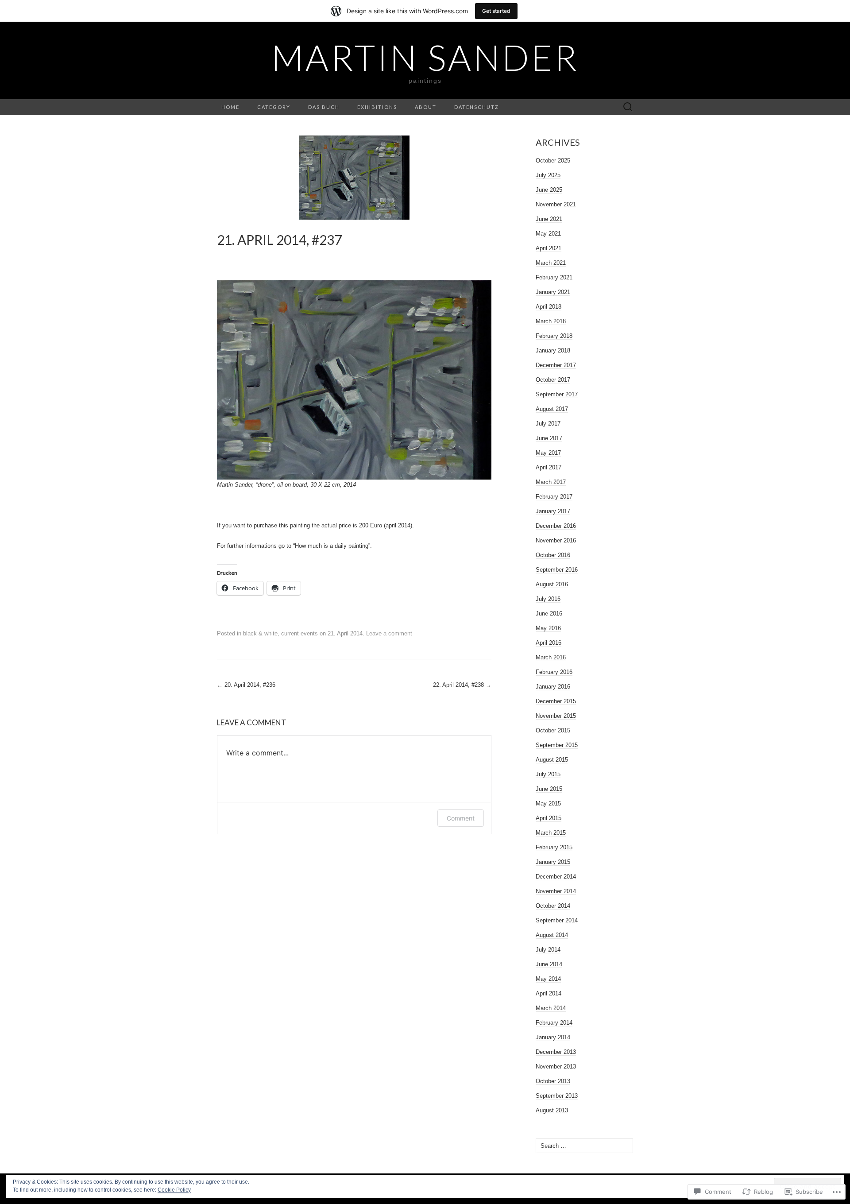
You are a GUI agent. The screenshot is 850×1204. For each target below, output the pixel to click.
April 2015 (548, 818)
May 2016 (548, 628)
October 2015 (553, 730)
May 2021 (548, 233)
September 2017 (557, 394)
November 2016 (556, 540)
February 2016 (554, 672)
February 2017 (554, 496)
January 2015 (553, 862)
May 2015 (548, 803)
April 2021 (548, 248)
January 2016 (553, 686)
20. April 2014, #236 (246, 684)
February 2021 (554, 277)
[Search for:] (628, 107)
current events (299, 633)
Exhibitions (377, 107)
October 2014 (553, 905)
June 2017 (549, 438)
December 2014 (556, 876)
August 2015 (552, 759)
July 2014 (548, 949)
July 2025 (548, 175)
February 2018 (554, 336)
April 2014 (548, 993)
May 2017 (548, 452)
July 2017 (548, 423)
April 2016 (548, 642)
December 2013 (556, 1052)
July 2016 (548, 599)
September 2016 (557, 569)
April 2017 (548, 467)
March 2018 (551, 321)
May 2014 (548, 979)
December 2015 (556, 701)
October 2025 (553, 160)
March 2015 (551, 832)
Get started (496, 11)
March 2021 (551, 262)
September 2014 (557, 920)
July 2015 (548, 774)
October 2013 (553, 1081)
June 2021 (549, 219)
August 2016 (552, 584)
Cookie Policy (174, 1190)
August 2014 (552, 935)
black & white (260, 633)
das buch (324, 107)
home (230, 107)
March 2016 (551, 657)
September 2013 (557, 1095)
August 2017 (552, 409)
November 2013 (556, 1066)
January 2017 (553, 511)
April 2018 (548, 306)
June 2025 (549, 189)
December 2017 (556, 365)
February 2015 (554, 847)
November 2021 (556, 204)
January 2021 (553, 292)
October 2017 (553, 379)
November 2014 (556, 891)
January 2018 (553, 350)
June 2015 (549, 789)
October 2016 (553, 555)
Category (273, 107)
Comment (461, 818)
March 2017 (551, 482)
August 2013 (552, 1110)
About (426, 107)
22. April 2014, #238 (462, 684)
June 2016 (549, 613)
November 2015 (556, 715)
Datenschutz (476, 107)
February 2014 (554, 1022)
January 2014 (553, 1037)
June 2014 (549, 964)
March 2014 (551, 1008)
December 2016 (556, 526)
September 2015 (557, 745)
